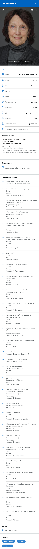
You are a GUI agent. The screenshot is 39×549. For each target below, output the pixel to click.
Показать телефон (30, 69)
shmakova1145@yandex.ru (28, 74)
